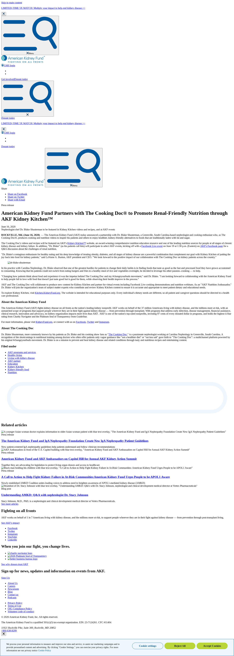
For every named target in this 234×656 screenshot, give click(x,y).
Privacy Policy (15, 603)
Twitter (90, 322)
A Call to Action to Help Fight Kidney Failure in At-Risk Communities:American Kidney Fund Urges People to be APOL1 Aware (85, 477)
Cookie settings (147, 646)
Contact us (13, 594)
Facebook (81, 322)
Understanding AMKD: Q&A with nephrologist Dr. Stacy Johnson (44, 495)
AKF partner (14, 361)
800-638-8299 (9, 630)
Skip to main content (11, 2)
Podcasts (12, 597)
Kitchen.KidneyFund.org (47, 292)
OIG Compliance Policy (20, 608)
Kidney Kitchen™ (76, 243)
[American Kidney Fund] (23, 62)
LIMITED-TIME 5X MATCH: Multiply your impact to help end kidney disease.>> (43, 8)
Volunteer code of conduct (21, 611)
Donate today (21, 79)
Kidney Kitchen (16, 366)
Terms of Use (14, 605)
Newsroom (13, 589)
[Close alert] (3, 634)
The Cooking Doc (118, 334)
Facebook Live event (152, 246)
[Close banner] (3, 14)
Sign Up (5, 577)
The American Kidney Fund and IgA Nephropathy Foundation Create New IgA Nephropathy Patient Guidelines (74, 440)
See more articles (9, 504)
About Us (13, 583)
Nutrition (12, 372)
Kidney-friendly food (18, 369)
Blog (10, 591)
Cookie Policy (44, 650)
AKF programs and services (22, 352)
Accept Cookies (212, 646)
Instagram (104, 322)
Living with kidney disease (21, 358)
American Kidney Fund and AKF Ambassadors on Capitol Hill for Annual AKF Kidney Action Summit (69, 458)
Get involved (7, 79)
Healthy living (15, 355)
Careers (11, 586)
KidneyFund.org (44, 322)
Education (13, 363)
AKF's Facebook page (211, 246)
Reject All (180, 646)
